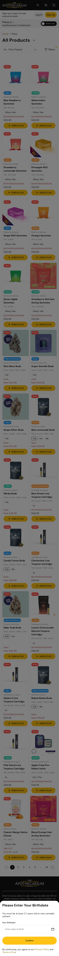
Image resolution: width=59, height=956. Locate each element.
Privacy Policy (42, 949)
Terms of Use (9, 952)
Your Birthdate (8, 922)
